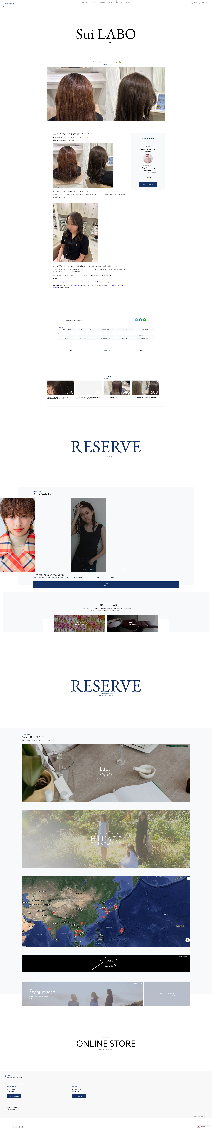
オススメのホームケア (106, 338)
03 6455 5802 (12, 1089)
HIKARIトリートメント (86, 329)
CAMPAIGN (129, 3)
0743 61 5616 (77, 1089)
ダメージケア (125, 338)
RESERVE (203, 3)
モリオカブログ (105, 329)
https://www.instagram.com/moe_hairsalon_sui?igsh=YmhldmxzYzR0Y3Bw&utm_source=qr (81, 282)
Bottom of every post (74, 285)
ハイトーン (125, 336)
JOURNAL (116, 3)
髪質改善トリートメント (144, 336)
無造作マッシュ (144, 338)
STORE (195, 3)
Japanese (203, 1126)
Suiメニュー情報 (67, 329)
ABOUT (82, 3)
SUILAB (122, 3)
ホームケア (67, 336)
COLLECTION (101, 3)
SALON (87, 3)
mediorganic (106, 336)
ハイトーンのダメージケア (86, 338)
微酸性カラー (145, 329)
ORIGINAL (93, 3)
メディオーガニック (86, 336)
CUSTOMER (109, 3)
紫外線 (66, 338)
